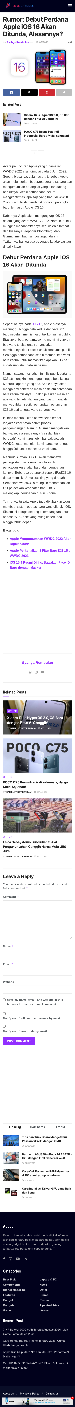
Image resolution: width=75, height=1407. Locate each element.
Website (8, 981)
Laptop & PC (48, 1279)
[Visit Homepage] (19, 6)
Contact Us (52, 1393)
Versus (44, 1310)
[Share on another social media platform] (64, 92)
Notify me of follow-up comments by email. (32, 1018)
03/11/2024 (31, 123)
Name (8, 946)
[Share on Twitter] (29, 92)
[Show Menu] (70, 6)
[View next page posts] (41, 153)
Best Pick (9, 1279)
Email (8, 964)
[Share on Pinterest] (47, 92)
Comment (11, 896)
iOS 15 (37, 324)
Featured (9, 1294)
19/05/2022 (42, 42)
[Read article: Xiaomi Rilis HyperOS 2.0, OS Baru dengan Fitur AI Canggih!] (12, 119)
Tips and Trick (49, 1305)
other (12, 711)
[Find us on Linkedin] (25, 1259)
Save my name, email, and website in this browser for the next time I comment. (35, 1002)
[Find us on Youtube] (18, 1259)
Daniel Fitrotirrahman (23, 728)
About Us (8, 1393)
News (43, 1284)
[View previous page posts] (34, 153)
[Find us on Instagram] (10, 1259)
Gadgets (9, 1305)
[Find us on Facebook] (4, 1259)
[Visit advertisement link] (37, 609)
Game (7, 1310)
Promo (44, 1294)
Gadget (8, 1300)
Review (44, 1300)
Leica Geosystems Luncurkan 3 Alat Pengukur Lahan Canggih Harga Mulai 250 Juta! (34, 846)
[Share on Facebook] (11, 92)
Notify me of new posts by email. (25, 1031)
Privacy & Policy (29, 1393)
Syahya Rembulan (18, 42)
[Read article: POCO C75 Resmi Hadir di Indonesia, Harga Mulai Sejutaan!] (12, 136)
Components (12, 1284)
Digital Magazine (14, 1289)
